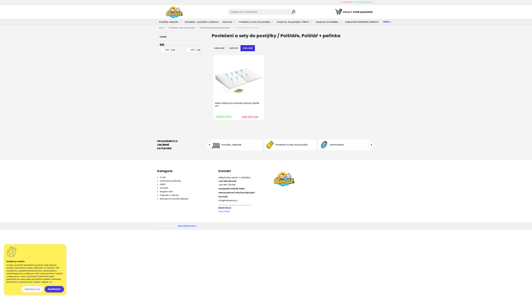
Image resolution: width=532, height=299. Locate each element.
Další (386, 21)
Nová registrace (365, 2)
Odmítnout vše (32, 289)
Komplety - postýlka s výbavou (202, 21)
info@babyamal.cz (228, 200)
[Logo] (174, 12)
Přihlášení (347, 2)
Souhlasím (54, 289)
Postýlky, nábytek (168, 21)
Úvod (161, 27)
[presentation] (209, 144)
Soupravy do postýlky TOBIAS (293, 21)
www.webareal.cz (187, 226)
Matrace (227, 21)
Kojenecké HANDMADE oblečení (361, 21)
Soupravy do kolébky (327, 21)
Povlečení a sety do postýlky (254, 21)
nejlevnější (219, 48)
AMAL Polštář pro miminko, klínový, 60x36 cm (237, 104)
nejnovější (248, 48)
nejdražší (233, 48)
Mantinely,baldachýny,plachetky (215, 27)
